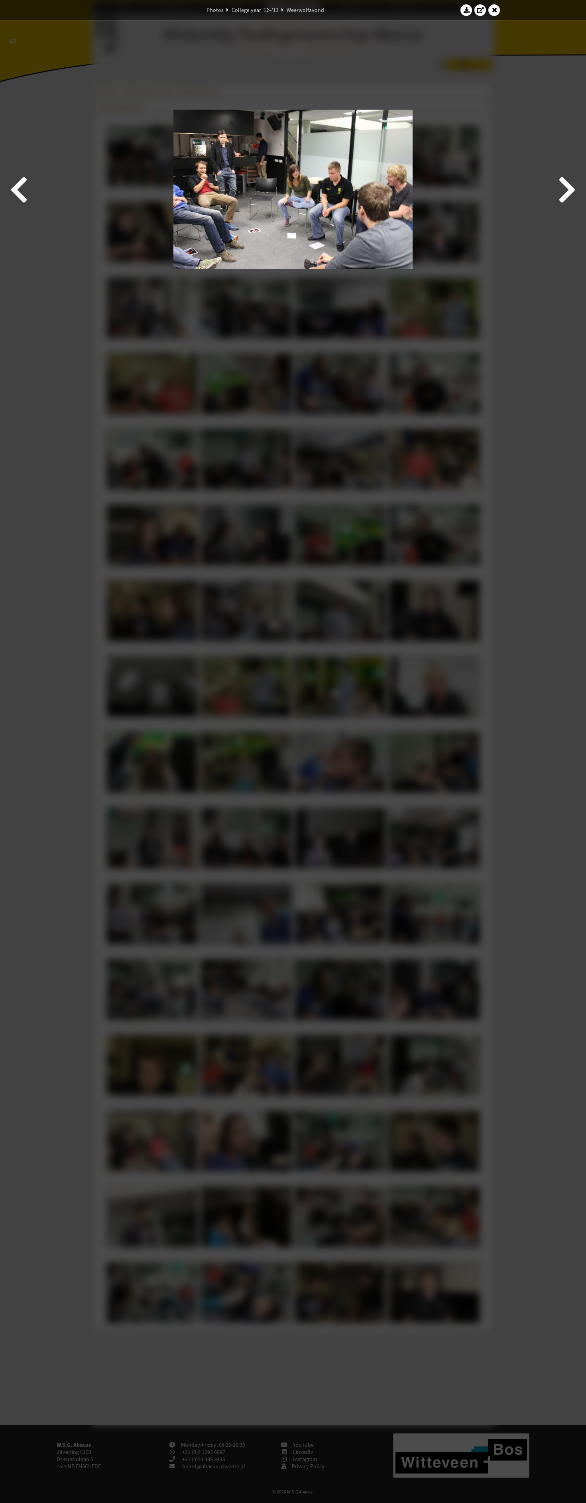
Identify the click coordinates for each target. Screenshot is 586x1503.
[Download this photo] (466, 10)
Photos (215, 10)
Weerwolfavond (305, 10)
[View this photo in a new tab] (480, 10)
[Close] (494, 10)
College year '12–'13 (255, 10)
